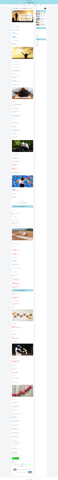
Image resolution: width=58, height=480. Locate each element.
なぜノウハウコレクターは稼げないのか (22, 202)
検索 (36, 7)
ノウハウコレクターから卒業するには (22, 203)
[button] (22, 466)
